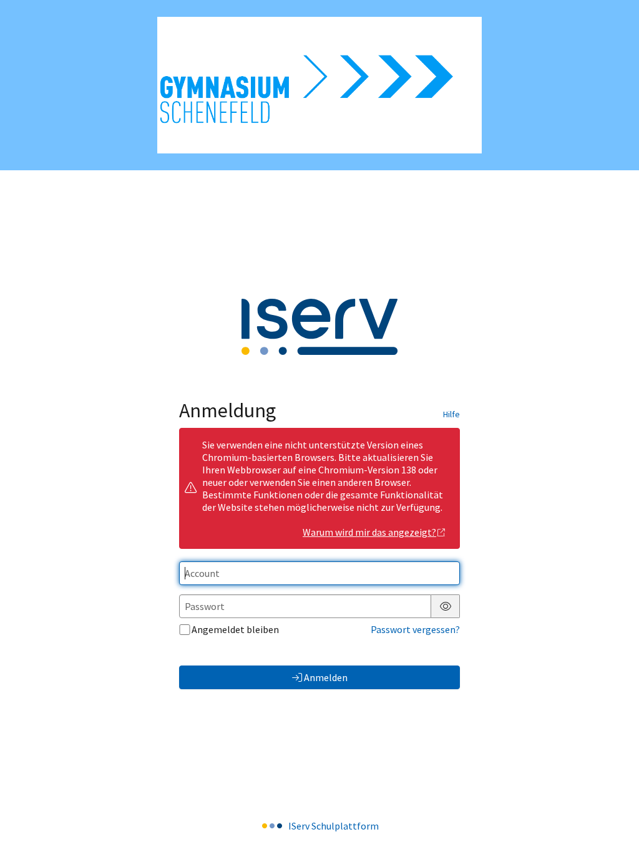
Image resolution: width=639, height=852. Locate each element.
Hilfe (451, 414)
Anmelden (326, 677)
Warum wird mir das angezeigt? (369, 532)
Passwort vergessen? (415, 629)
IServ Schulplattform (333, 826)
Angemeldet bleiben (235, 629)
